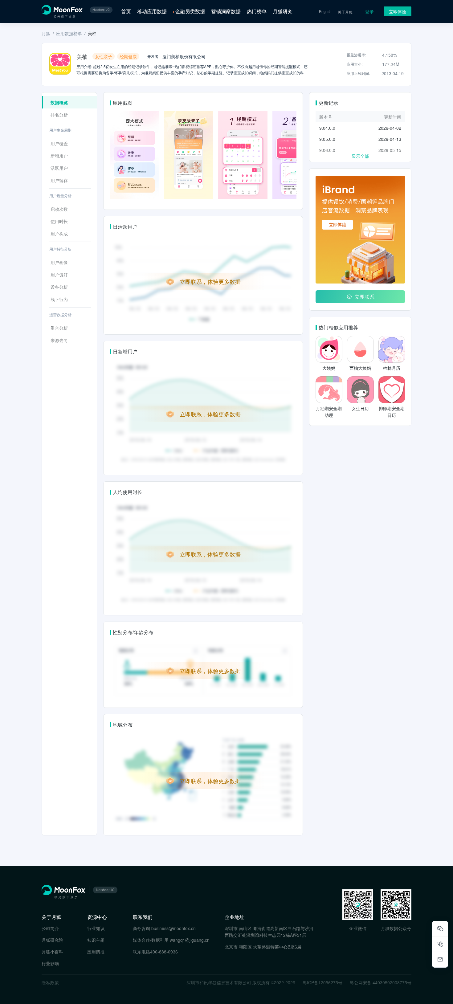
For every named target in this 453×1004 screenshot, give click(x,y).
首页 (126, 11)
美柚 (92, 33)
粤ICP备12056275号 (322, 982)
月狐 (46, 33)
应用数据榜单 (69, 33)
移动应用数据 (152, 11)
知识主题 (95, 940)
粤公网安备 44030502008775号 (380, 982)
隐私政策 (50, 982)
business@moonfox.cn (173, 928)
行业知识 (95, 928)
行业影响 (50, 963)
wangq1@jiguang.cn (190, 940)
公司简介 (50, 928)
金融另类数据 (190, 11)
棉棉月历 (391, 368)
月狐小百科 (52, 952)
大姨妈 (328, 368)
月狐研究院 (52, 940)
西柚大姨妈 (360, 368)
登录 (369, 11)
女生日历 (360, 408)
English (325, 11)
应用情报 (95, 952)
